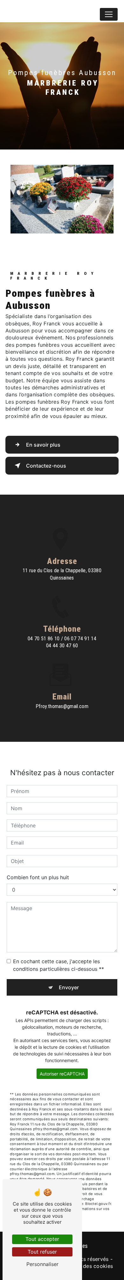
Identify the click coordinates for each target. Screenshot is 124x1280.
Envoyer (69, 987)
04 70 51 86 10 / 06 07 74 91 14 (62, 639)
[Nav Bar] (109, 14)
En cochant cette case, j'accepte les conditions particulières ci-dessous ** (58, 965)
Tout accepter (42, 1239)
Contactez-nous (46, 466)
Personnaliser (42, 1264)
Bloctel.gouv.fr (98, 1203)
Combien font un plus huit (38, 877)
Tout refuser (42, 1252)
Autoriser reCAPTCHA (62, 1073)
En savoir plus (43, 445)
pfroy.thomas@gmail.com (62, 706)
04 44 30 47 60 (62, 646)
